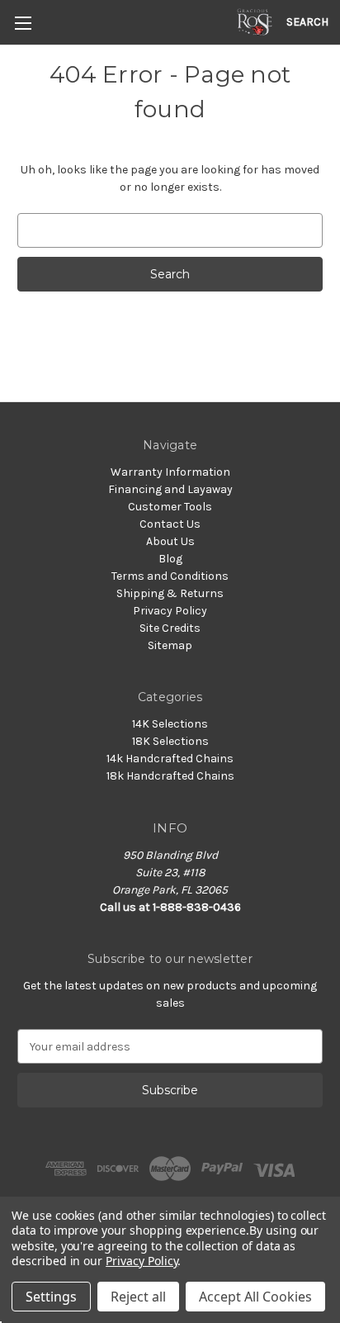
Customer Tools (170, 507)
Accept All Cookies (255, 1296)
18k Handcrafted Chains (170, 776)
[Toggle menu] (22, 22)
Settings (51, 1296)
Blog (170, 559)
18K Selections (170, 741)
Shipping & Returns (170, 593)
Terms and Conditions (170, 576)
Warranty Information (170, 472)
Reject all (138, 1296)
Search (307, 22)
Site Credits (170, 628)
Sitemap (170, 645)
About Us (170, 541)
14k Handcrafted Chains (170, 759)
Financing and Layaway (170, 489)
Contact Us (170, 524)
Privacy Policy (170, 611)
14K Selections (170, 724)
